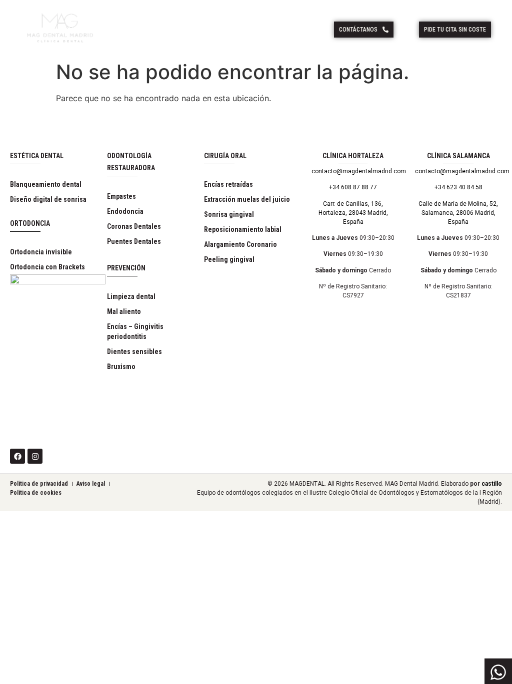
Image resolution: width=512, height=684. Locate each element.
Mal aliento (124, 311)
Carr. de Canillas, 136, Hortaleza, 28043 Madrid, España (353, 212)
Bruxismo (121, 367)
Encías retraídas (228, 184)
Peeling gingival (229, 259)
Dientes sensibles (134, 352)
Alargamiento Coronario (240, 244)
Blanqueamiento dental (46, 184)
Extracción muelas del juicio (247, 199)
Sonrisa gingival (229, 214)
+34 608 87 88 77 (353, 187)
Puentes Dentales (134, 241)
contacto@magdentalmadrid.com (359, 171)
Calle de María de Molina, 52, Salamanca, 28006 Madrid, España (458, 212)
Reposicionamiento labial (243, 229)
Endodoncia (125, 211)
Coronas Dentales (134, 226)
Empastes (121, 196)
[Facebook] (17, 456)
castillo (492, 483)
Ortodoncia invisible (41, 252)
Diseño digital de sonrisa (48, 199)
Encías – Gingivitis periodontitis (135, 331)
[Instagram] (35, 456)
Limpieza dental (131, 296)
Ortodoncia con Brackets (47, 267)
